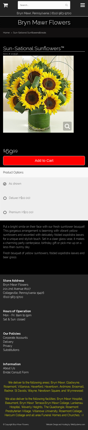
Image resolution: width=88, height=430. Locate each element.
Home (6, 32)
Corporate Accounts (15, 337)
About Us (9, 368)
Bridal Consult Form (16, 372)
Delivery (8, 341)
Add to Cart (44, 161)
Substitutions (11, 350)
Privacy (7, 345)
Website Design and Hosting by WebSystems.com (65, 424)
